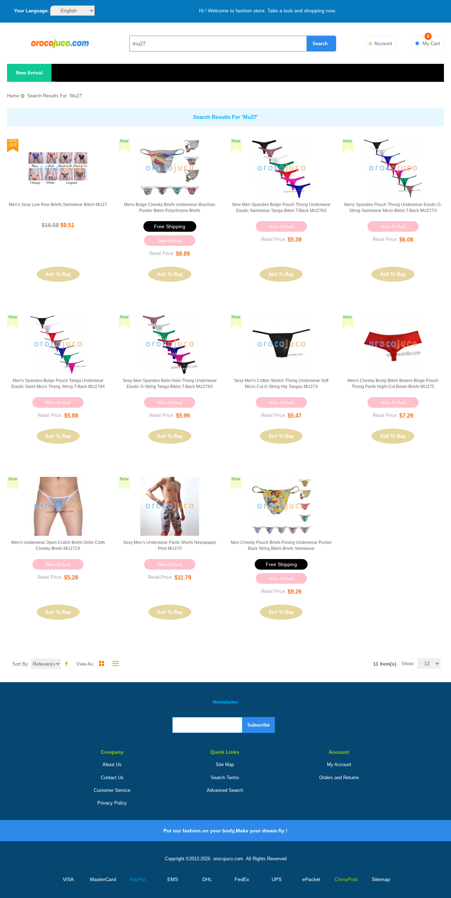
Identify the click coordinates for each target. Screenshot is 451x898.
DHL (207, 879)
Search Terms (225, 777)
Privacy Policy (112, 803)
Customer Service (112, 790)
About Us (112, 764)
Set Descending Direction (67, 663)
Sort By (20, 664)
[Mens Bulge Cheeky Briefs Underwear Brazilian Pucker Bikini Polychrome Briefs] (170, 168)
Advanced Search (225, 790)
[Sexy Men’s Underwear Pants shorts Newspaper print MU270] (170, 506)
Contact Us (112, 777)
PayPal (138, 879)
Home (13, 95)
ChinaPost (346, 879)
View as (84, 664)
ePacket (311, 879)
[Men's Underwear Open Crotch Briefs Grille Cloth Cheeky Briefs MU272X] (58, 506)
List (114, 663)
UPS (277, 879)
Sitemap (381, 879)
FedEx (242, 879)
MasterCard (103, 879)
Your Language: (31, 10)
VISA (68, 879)
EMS (172, 879)
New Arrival (29, 72)
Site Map (225, 764)
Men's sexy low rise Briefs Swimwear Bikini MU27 (58, 204)
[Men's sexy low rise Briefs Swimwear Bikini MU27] (58, 168)
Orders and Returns (339, 777)
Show (407, 663)
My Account (339, 764)
